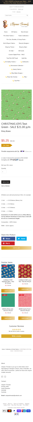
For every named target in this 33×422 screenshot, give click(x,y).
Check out (20, 9)
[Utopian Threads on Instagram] (5, 377)
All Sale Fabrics (15, 349)
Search (5, 403)
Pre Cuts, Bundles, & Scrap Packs (16, 39)
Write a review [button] (16, 336)
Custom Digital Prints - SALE (16, 54)
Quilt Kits (24, 58)
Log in (10, 6)
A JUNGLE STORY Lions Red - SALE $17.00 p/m (25, 280)
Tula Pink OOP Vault (12, 58)
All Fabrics (14, 32)
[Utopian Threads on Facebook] (2, 377)
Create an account (19, 6)
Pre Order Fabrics (9, 35)
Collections (8, 349)
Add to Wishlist (5, 186)
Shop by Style (23, 47)
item (13, 11)
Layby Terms (7, 405)
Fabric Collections (23, 35)
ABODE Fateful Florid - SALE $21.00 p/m (25, 309)
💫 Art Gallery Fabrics (9, 61)
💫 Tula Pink (16, 80)
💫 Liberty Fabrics (16, 69)
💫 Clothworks (25, 61)
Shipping (27, 403)
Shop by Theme (10, 47)
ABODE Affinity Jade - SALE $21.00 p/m (8, 309)
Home (5, 32)
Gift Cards (21, 50)
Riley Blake (6, 131)
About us (10, 403)
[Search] (27, 15)
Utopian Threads (20, 407)
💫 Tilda (24, 77)
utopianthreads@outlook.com (13, 395)
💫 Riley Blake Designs (16, 73)
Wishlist (19, 11)
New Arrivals (24, 32)
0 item (13, 9)
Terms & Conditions (19, 403)
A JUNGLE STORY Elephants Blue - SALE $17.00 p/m (8, 281)
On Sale (11, 50)
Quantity (3, 168)
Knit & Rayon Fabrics (9, 43)
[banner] (16, 24)
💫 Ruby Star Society (11, 77)
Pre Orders (25, 405)
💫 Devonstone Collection (16, 65)
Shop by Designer (24, 43)
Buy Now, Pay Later (17, 405)
